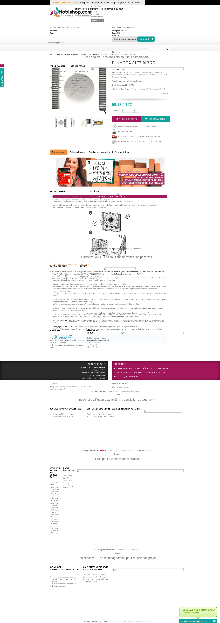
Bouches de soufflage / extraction (62, 414)
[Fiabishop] (68, 12)
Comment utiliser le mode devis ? (95, 574)
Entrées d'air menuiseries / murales (100, 414)
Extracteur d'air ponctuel (88, 271)
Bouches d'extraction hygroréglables (100, 416)
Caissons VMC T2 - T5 (58, 273)
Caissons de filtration (67, 481)
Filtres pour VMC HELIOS (54, 488)
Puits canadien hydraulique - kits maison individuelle (68, 199)
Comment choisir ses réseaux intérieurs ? (125, 391)
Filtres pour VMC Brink (54, 504)
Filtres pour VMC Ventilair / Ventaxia (55, 509)
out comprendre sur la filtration (125, 549)
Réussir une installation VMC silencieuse (79, 77)
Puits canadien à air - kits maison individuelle (66, 196)
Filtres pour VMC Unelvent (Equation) (55, 530)
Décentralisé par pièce (58, 271)
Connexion (52, 43)
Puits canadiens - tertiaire (59, 201)
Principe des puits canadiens (56, 93)
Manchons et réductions (58, 338)
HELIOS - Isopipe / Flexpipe (96, 338)
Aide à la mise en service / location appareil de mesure (95, 580)
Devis (62, 43)
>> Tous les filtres (54, 483)
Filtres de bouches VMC (68, 486)
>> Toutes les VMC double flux (60, 280)
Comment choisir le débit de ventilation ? (80, 72)
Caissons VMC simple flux (89, 276)
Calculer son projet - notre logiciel (95, 577)
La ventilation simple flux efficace (58, 77)
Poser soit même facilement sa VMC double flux (63, 580)
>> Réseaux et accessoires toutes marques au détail (66, 346)
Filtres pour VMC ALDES (54, 499)
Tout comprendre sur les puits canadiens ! (124, 248)
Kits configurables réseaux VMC (61, 336)
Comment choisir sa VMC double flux (57, 81)
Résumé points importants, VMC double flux (58, 87)
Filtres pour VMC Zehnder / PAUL (54, 493)
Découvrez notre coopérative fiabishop (133, 621)
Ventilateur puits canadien (99, 201)
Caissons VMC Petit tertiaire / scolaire (63, 278)
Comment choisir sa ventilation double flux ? (130, 312)
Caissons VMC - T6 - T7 (58, 276)
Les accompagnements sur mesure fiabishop (121, 171)
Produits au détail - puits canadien (102, 199)
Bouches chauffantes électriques (61, 416)
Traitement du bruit (56, 340)
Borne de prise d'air (97, 196)
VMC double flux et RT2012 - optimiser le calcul (78, 87)
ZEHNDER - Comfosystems (97, 340)
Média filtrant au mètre (67, 476)
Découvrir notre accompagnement (62, 577)
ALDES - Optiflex (92, 347)
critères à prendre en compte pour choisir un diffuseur (130, 450)
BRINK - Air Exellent (94, 342)
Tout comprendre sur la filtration (79, 81)
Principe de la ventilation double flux (58, 72)
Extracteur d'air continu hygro (90, 273)
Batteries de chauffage (58, 342)
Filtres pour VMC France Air (54, 523)
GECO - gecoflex (92, 345)
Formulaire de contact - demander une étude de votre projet (63, 584)
